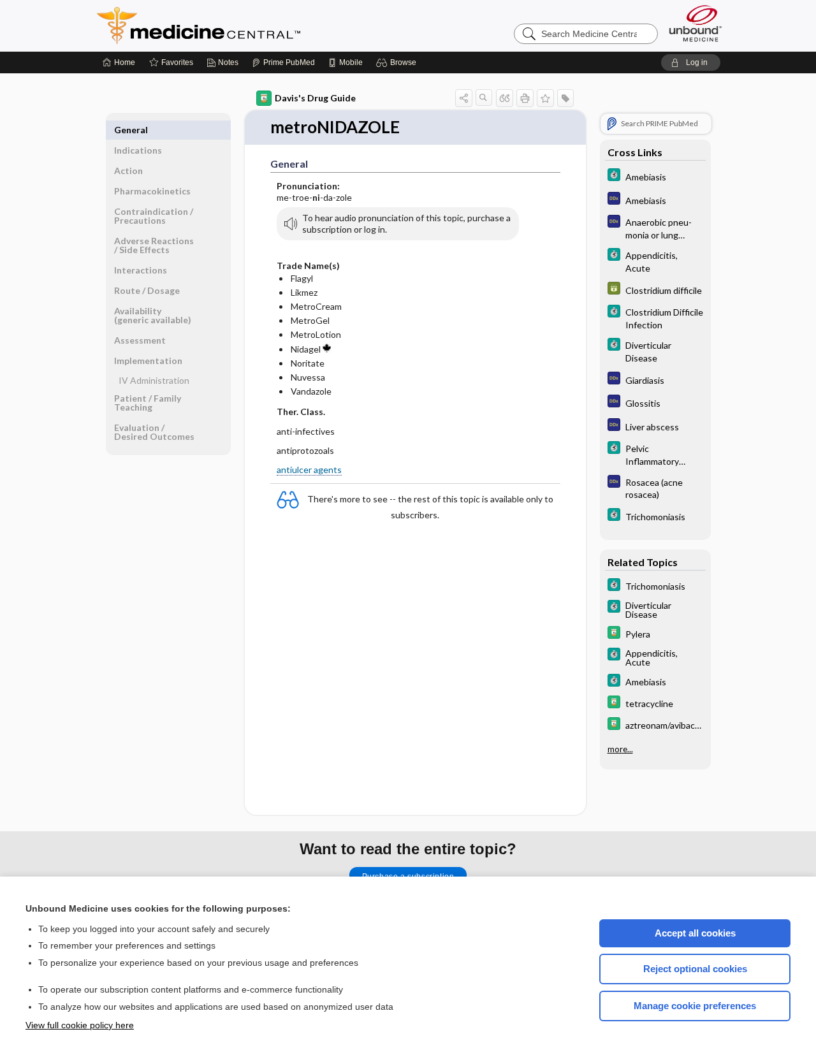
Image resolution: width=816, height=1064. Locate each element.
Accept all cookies (695, 933)
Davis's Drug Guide (315, 97)
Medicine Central (255, 25)
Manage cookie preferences (695, 1005)
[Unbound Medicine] (695, 23)
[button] (398, 62)
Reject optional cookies (695, 968)
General (131, 129)
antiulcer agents (309, 469)
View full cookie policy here (80, 1025)
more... (620, 749)
